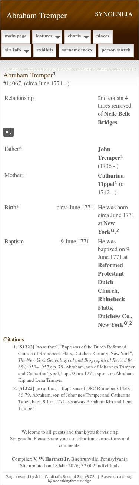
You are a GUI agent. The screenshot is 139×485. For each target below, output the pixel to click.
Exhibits (45, 49)
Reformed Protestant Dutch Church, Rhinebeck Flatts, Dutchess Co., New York (115, 294)
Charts (74, 35)
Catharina (111, 179)
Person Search (116, 49)
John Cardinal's (48, 477)
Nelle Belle (114, 117)
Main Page (16, 35)
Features (44, 35)
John (109, 153)
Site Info (13, 49)
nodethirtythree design (72, 481)
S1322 (26, 346)
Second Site (73, 477)
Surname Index (77, 49)
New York (106, 227)
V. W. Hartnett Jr (51, 458)
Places (102, 35)
